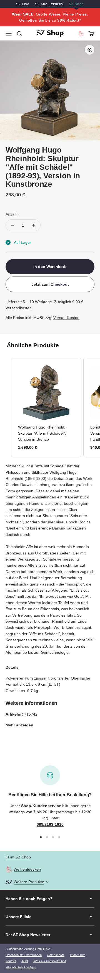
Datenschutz (55, 955)
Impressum (77, 955)
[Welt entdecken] (9, 869)
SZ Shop (76, 4)
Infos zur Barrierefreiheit (49, 961)
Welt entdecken (27, 869)
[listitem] (46, 408)
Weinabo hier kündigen (21, 967)
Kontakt (11, 961)
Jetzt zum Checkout (50, 284)
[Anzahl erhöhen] (33, 225)
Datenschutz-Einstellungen (24, 955)
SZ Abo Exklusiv (49, 4)
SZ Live (22, 4)
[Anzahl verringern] (13, 225)
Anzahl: (12, 214)
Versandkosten (66, 317)
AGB (24, 961)
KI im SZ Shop (18, 857)
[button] (5, 408)
